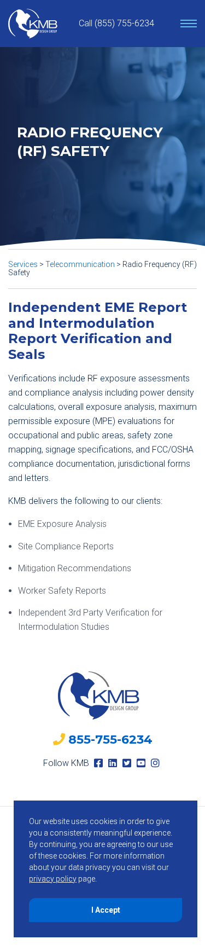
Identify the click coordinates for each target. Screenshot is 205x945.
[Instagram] (155, 763)
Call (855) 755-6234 (116, 23)
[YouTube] (141, 763)
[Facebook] (98, 763)
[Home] (32, 23)
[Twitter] (126, 763)
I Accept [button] (105, 910)
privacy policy (53, 878)
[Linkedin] (112, 763)
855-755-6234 (110, 739)
